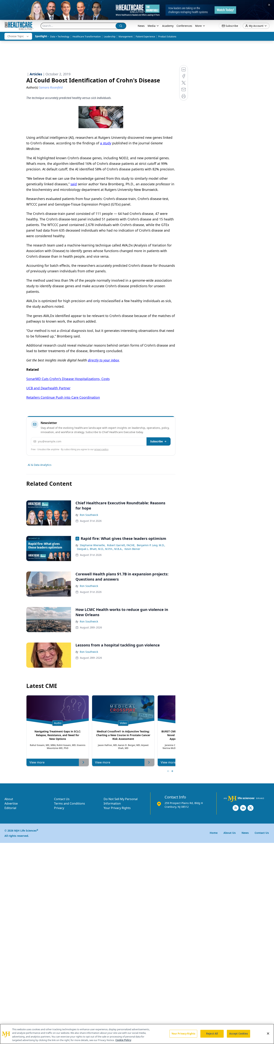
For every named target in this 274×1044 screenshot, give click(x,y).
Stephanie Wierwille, (92, 545)
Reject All (212, 1033)
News (141, 26)
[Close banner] (269, 4)
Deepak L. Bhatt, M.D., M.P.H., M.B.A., (100, 549)
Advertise (11, 803)
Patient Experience (145, 36)
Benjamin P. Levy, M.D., (151, 545)
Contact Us (62, 799)
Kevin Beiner (132, 549)
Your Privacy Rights (117, 808)
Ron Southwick (89, 515)
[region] (137, 1034)
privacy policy (101, 449)
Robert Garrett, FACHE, (121, 545)
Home (214, 833)
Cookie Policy (123, 1040)
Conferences (184, 26)
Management (126, 36)
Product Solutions (167, 36)
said (73, 184)
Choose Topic (15, 36)
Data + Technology (59, 36)
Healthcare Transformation (87, 36)
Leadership (109, 36)
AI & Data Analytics (39, 465)
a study (105, 143)
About (8, 799)
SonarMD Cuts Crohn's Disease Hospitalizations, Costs (68, 379)
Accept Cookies (238, 1033)
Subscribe (156, 441)
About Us (229, 833)
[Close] (268, 1033)
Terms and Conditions (69, 803)
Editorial (10, 808)
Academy (168, 26)
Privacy (59, 808)
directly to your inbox (103, 360)
